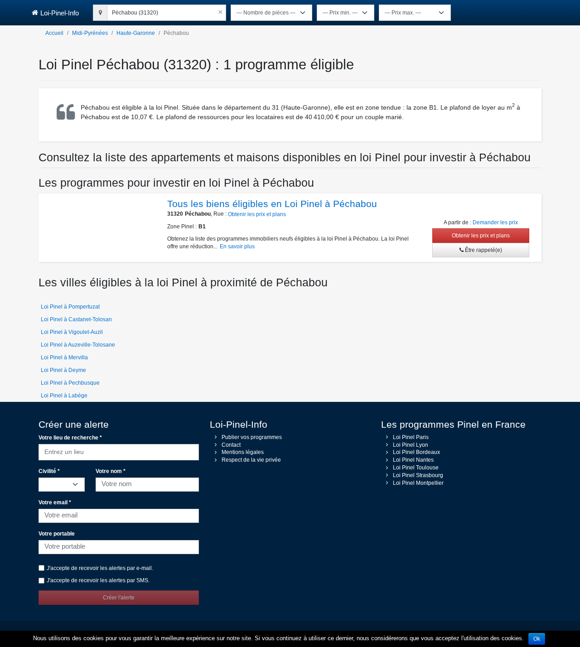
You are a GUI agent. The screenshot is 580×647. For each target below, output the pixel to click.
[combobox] (166, 11)
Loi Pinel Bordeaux (416, 452)
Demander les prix (495, 222)
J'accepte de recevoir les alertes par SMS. (98, 580)
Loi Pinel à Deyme (63, 370)
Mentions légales (243, 452)
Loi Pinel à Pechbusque (70, 383)
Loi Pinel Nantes (413, 460)
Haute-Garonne (135, 33)
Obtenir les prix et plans (257, 214)
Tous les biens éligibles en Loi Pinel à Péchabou (272, 203)
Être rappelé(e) (483, 250)
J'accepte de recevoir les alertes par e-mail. (100, 568)
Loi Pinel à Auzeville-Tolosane (78, 345)
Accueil (54, 33)
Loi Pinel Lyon (410, 445)
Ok (536, 639)
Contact (231, 445)
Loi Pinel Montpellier (418, 483)
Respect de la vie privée (251, 460)
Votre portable (57, 534)
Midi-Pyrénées (90, 33)
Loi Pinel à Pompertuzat (70, 307)
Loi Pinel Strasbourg (418, 475)
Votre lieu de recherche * (70, 438)
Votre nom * (111, 471)
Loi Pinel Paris (411, 437)
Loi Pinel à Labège (64, 395)
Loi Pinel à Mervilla (64, 357)
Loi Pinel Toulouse (416, 467)
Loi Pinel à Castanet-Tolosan (76, 319)
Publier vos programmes (252, 437)
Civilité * (49, 471)
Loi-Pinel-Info (59, 13)
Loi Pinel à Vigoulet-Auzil (72, 332)
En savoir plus (237, 246)
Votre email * (55, 502)
